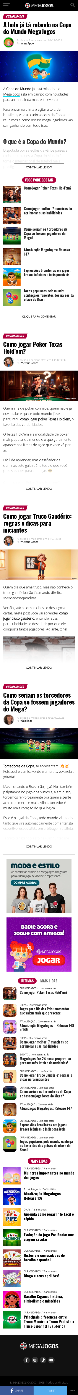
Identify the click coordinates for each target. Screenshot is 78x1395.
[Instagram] (35, 1360)
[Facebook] (26, 1360)
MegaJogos (11, 94)
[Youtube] (51, 1360)
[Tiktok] (43, 1360)
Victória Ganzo (29, 363)
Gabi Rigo (26, 721)
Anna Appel (27, 43)
